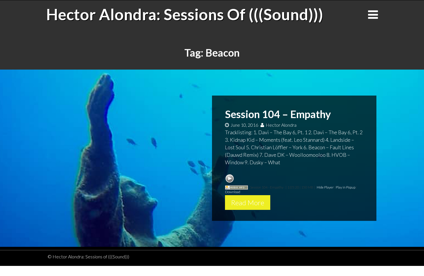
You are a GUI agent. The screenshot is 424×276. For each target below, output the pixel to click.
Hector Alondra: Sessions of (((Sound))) (184, 14)
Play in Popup (345, 187)
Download (232, 192)
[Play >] (229, 178)
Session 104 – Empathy (278, 114)
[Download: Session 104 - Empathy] (236, 187)
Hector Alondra (281, 125)
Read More (247, 202)
